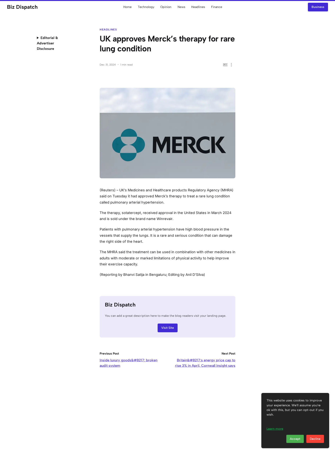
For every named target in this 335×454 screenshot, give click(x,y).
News (181, 7)
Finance (216, 7)
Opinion (165, 7)
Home (127, 7)
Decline (315, 439)
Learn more (275, 429)
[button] (231, 65)
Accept (295, 439)
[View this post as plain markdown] (225, 65)
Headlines (198, 7)
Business (318, 7)
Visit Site (167, 328)
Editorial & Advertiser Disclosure (47, 43)
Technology (146, 7)
